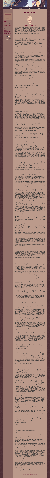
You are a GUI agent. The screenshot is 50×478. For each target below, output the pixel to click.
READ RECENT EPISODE (8, 18)
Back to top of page (8, 40)
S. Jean (7, 39)
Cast (30, 8)
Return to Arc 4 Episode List (29, 12)
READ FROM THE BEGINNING (8, 14)
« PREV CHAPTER (25, 474)
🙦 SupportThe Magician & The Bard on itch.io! (7, 31)
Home (11, 8)
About (39, 8)
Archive (20, 8)
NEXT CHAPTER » (34, 474)
